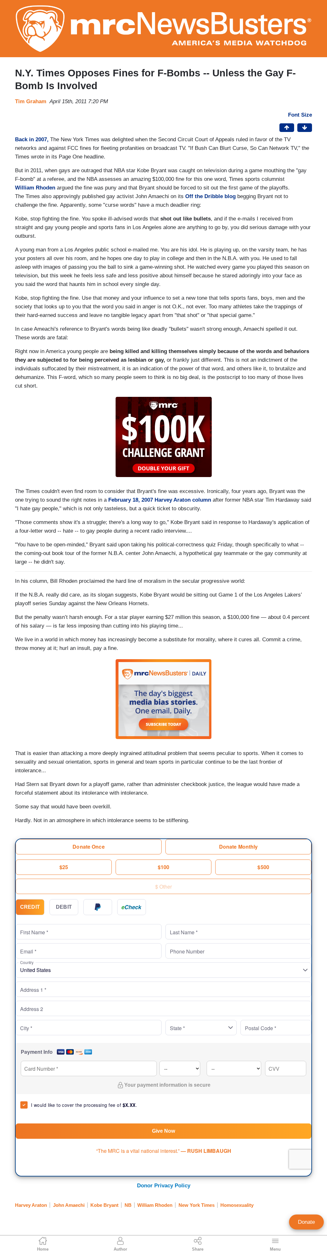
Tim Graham (30, 101)
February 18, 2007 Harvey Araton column (159, 500)
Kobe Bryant (104, 1205)
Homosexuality (237, 1205)
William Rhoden (35, 188)
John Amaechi (69, 1205)
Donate (306, 1222)
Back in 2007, (32, 139)
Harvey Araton (31, 1205)
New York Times (197, 1205)
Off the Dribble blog (211, 196)
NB (128, 1205)
